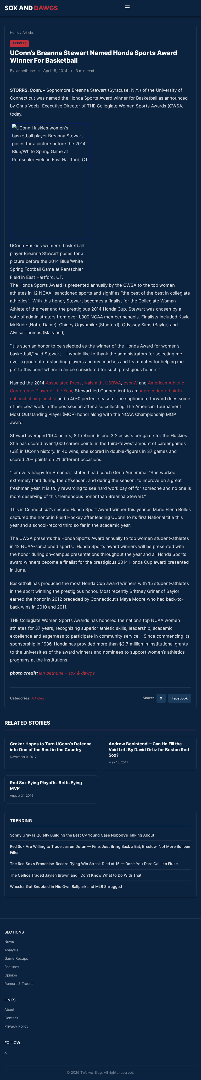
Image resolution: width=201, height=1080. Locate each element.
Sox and (31, 8)
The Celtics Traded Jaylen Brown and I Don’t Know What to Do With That (75, 875)
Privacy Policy (16, 1026)
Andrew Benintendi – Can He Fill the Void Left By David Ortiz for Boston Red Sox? (149, 749)
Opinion (10, 975)
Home (14, 33)
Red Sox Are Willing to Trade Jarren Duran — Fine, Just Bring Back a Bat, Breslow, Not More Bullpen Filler (100, 849)
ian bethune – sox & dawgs (67, 673)
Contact (11, 1018)
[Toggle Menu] (127, 8)
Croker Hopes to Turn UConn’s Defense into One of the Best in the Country (51, 746)
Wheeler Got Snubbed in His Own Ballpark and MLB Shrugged (66, 886)
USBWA (113, 383)
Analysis (11, 950)
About (9, 1009)
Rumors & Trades (18, 983)
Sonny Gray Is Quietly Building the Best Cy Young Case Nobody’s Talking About (82, 835)
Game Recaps (16, 958)
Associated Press (64, 383)
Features (11, 967)
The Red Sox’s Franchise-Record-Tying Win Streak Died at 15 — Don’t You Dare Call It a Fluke (94, 863)
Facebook (180, 698)
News (9, 942)
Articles (29, 33)
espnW (131, 383)
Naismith (93, 383)
